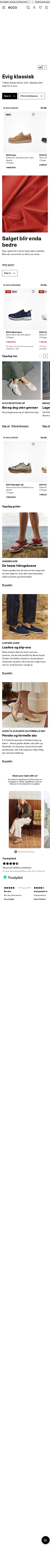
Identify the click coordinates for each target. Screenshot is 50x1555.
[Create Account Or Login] (34, 7)
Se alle (44, 108)
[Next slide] (45, 356)
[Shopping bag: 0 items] (46, 7)
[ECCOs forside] (13, 7)
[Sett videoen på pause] (45, 67)
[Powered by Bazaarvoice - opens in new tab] (24, 852)
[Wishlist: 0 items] (40, 7)
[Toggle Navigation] (4, 7)
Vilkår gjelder (8, 265)
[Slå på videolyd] (40, 67)
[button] (25, 42)
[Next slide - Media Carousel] (46, 819)
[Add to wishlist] (33, 114)
